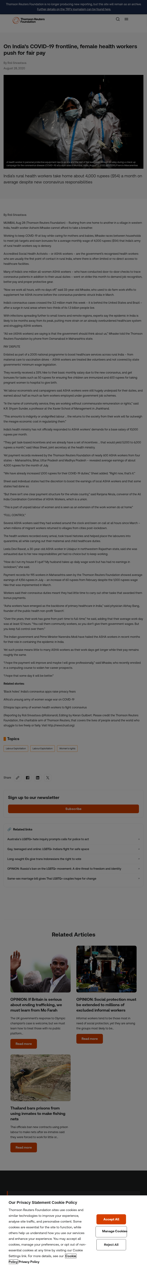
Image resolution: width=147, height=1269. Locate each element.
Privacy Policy (29, 1262)
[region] (73, 1232)
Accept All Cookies (111, 1219)
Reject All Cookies (111, 1244)
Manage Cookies (111, 1231)
